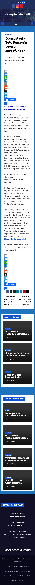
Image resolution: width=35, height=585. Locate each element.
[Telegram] (17, 93)
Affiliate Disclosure (17, 566)
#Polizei (25, 60)
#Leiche (18, 60)
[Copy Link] (17, 83)
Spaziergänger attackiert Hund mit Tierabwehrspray (16, 415)
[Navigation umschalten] (16, 23)
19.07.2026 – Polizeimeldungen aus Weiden (17, 334)
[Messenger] (17, 96)
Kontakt (6, 576)
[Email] (17, 71)
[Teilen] (17, 103)
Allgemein (9, 34)
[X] (17, 90)
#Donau (21, 57)
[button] (29, 24)
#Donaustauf (10, 60)
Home (8, 566)
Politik (7, 410)
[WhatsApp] (17, 77)
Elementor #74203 (25, 571)
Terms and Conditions (17, 580)
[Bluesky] (17, 74)
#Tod (7, 63)
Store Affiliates (26, 576)
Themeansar (19, 561)
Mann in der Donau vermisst (15, 239)
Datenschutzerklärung (17, 537)
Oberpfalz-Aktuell (17, 14)
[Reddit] (17, 87)
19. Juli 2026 (10, 419)
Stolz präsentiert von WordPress (12, 559)
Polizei (16, 107)
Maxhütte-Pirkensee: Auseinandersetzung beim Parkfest (17, 355)
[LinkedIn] (17, 80)
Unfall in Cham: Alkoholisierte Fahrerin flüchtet (14, 377)
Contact (26, 566)
